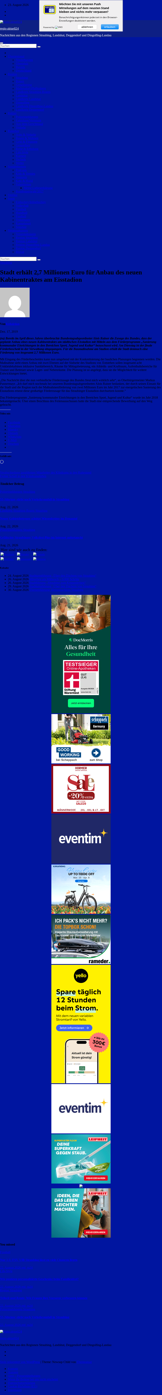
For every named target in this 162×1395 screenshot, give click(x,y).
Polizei (12, 113)
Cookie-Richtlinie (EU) (22, 1386)
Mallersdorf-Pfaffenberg (31, 88)
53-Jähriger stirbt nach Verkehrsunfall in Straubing (34, 499)
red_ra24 (27, 1267)
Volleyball (22, 205)
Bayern (20, 67)
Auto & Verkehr (26, 134)
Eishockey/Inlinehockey (31, 202)
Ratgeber (13, 131)
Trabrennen (23, 220)
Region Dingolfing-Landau (33, 244)
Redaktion (13, 324)
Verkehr (21, 127)
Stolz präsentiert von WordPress (20, 1362)
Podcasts (21, 170)
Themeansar (84, 1362)
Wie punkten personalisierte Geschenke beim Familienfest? (39, 1279)
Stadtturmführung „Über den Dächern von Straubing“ (62, 575)
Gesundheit (23, 145)
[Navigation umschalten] (1, 43)
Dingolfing (22, 102)
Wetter (20, 163)
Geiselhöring (24, 84)
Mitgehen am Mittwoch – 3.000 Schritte (54, 579)
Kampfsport (23, 223)
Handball (21, 212)
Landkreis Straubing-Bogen (33, 92)
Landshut (21, 95)
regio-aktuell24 (9, 28)
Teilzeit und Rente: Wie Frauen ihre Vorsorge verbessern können (43, 1298)
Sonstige (21, 227)
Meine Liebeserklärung (38, 188)
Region (12, 74)
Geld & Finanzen (26, 141)
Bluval (20, 251)
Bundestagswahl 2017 (29, 191)
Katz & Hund (24, 180)
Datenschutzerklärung (21, 1383)
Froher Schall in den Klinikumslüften (23, 476)
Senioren (21, 177)
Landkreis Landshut (28, 99)
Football (21, 216)
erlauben (109, 26)
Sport (11, 198)
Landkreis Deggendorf (30, 109)
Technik (21, 159)
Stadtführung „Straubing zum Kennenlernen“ (57, 582)
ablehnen (87, 26)
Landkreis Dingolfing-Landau (34, 106)
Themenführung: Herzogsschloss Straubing (56, 589)
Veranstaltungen (18, 230)
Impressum (15, 1390)
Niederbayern (24, 60)
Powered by (49, 27)
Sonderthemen (17, 166)
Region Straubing (27, 237)
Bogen (20, 81)
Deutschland (23, 70)
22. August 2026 (11, 1267)
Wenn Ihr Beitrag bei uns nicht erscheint (33, 1379)
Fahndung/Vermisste (28, 120)
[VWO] (59, 27)
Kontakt (13, 1368)
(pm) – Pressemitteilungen (24, 1375)
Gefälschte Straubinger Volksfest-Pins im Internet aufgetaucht (41, 537)
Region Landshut (26, 241)
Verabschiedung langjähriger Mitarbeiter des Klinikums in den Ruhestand (45, 472)
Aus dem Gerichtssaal (29, 124)
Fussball (21, 209)
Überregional (16, 56)
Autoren (13, 1372)
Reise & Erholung (27, 148)
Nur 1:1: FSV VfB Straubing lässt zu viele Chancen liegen (38, 1260)
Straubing (22, 77)
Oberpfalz (22, 63)
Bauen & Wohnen (27, 138)
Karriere (21, 156)
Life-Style (22, 152)
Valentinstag (23, 184)
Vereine (12, 195)
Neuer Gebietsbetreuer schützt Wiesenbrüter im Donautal (38, 518)
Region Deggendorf (28, 248)
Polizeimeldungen (27, 116)
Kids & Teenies (25, 173)
